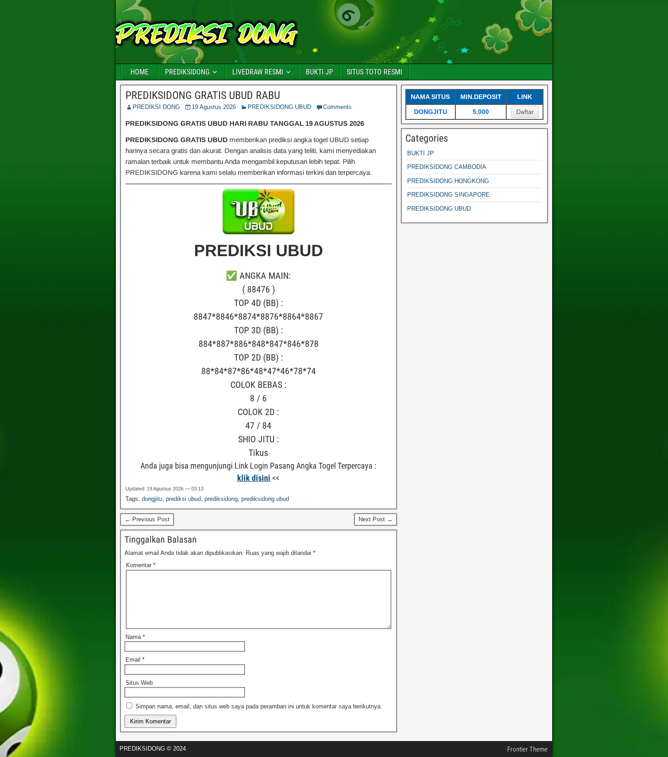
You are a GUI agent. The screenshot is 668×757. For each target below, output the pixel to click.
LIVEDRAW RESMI (257, 72)
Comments (337, 107)
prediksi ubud (183, 498)
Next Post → (376, 519)
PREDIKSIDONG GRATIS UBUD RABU (202, 95)
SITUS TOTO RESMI (374, 72)
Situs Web (139, 682)
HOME (139, 72)
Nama (135, 636)
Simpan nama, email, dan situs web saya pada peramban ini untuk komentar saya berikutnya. (258, 706)
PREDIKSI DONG (156, 107)
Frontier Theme (527, 749)
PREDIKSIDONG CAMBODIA (446, 166)
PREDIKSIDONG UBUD (279, 107)
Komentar (140, 565)
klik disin (252, 478)
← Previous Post (147, 519)
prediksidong (221, 498)
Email (135, 659)
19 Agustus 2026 (214, 107)
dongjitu (152, 498)
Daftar (525, 111)
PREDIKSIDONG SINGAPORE (448, 194)
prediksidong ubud (265, 498)
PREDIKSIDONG (187, 72)
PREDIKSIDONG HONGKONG (448, 181)
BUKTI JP (319, 72)
